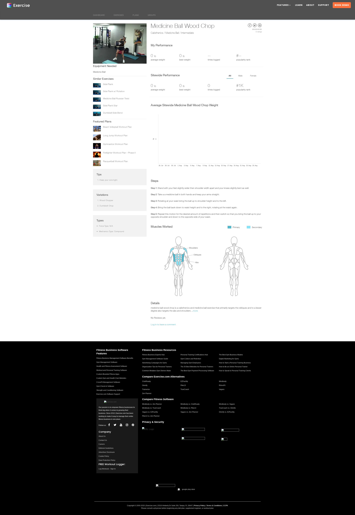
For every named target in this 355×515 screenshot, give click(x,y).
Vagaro (221, 389)
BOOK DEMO (342, 5)
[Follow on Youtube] (121, 425)
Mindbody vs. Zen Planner (152, 404)
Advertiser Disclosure (107, 452)
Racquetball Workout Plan (115, 161)
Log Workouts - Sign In (107, 469)
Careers (102, 444)
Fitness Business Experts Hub (153, 355)
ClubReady (146, 381)
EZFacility (184, 381)
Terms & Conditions (214, 506)
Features (283, 5)
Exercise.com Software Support (108, 394)
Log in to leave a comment (163, 324)
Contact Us (103, 440)
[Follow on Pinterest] (133, 425)
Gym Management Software (106, 362)
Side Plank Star (110, 105)
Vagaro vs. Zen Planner (189, 412)
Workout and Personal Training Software (111, 370)
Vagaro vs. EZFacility (150, 412)
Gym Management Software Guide (155, 359)
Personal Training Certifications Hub (194, 355)
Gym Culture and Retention (191, 359)
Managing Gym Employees (191, 363)
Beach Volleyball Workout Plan (117, 127)
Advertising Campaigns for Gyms (154, 363)
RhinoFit (222, 385)
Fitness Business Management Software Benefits (114, 358)
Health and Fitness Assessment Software (111, 366)
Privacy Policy (199, 506)
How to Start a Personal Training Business (235, 363)
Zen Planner (146, 393)
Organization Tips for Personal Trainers (157, 367)
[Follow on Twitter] (115, 425)
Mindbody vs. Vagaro (227, 404)
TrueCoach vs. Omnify (227, 408)
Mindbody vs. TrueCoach (151, 408)
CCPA (225, 506)
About (310, 5)
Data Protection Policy (107, 460)
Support (323, 5)
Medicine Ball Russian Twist (116, 98)
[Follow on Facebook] (109, 425)
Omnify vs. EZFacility (226, 412)
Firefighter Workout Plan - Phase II (119, 152)
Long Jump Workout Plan (115, 135)
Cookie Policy (104, 456)
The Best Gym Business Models (231, 355)
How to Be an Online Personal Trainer (233, 367)
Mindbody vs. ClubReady (190, 404)
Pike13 (183, 385)
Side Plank (108, 84)
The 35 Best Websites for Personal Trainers (197, 367)
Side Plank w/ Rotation (114, 91)
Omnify (144, 385)
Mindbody (222, 381)
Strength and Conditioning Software (109, 390)
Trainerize (146, 389)
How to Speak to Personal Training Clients (235, 371)
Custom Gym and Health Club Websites (111, 378)
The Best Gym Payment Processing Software (197, 371)
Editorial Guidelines (106, 448)
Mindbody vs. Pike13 (188, 408)
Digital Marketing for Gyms (229, 359)
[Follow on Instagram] (127, 425)
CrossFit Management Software (108, 382)
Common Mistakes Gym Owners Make (156, 371)
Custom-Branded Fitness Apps (107, 374)
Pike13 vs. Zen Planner (151, 416)
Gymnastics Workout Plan (115, 144)
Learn (299, 5)
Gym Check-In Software (105, 386)
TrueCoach (185, 389)
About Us (102, 436)
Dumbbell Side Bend (112, 112)
